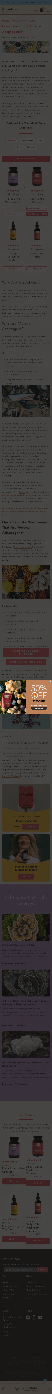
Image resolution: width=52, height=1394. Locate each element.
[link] (39, 692)
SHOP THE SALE (39, 708)
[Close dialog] (51, 682)
